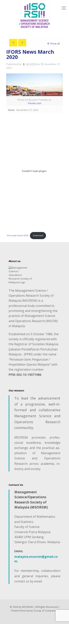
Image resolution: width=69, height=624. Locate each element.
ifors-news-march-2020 (17, 235)
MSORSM (31, 64)
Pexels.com (34, 103)
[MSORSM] (34, 15)
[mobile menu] (64, 7)
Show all (55, 43)
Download (38, 235)
